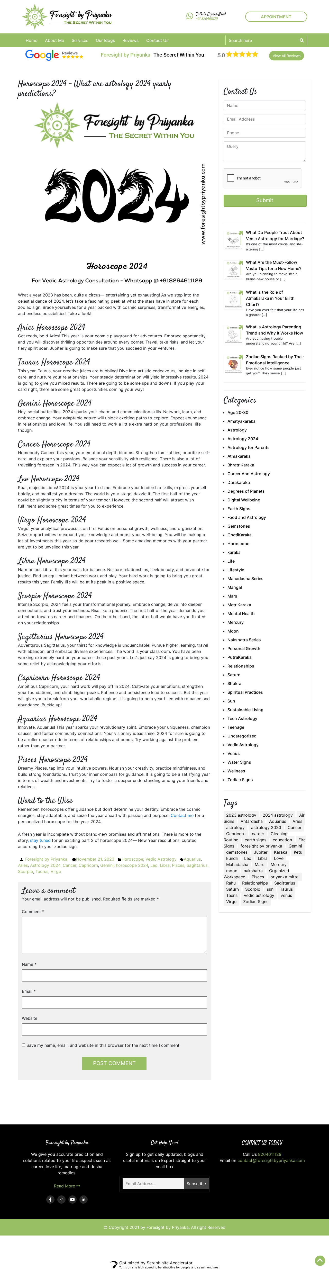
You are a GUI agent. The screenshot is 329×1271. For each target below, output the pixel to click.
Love (279, 858)
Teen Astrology (242, 718)
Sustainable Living (245, 709)
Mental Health (241, 613)
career (258, 833)
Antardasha (252, 821)
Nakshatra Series (244, 639)
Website (29, 1018)
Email (29, 991)
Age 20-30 (237, 412)
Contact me (182, 815)
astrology (235, 827)
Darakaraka (238, 482)
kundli (232, 858)
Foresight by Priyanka (46, 859)
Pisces (178, 865)
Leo (154, 865)
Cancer (69, 865)
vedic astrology (259, 895)
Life (231, 561)
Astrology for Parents (248, 447)
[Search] (302, 40)
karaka (234, 552)
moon (231, 870)
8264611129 (269, 1154)
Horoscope (132, 859)
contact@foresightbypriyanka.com (271, 1160)
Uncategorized (242, 735)
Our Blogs (105, 40)
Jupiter (261, 852)
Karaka (280, 852)
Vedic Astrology (161, 859)
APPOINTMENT (276, 16)
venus (286, 895)
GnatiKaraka (239, 534)
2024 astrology (278, 815)
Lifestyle (235, 569)
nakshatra (253, 870)
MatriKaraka (239, 604)
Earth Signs (238, 508)
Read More (65, 1185)
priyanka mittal (284, 876)
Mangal (234, 587)
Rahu (231, 883)
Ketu (298, 852)
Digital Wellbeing (243, 499)
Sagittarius (197, 865)
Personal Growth (243, 648)
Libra (165, 865)
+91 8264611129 (207, 19)
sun (270, 889)
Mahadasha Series (245, 578)
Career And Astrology (248, 473)
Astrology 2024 (45, 865)
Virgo (56, 871)
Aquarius (192, 859)
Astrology (237, 429)
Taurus (41, 871)
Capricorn (88, 865)
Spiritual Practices (245, 692)
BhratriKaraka (240, 464)
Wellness (236, 770)
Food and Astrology (246, 517)
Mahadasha (237, 864)
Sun (231, 701)
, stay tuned (39, 840)
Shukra (234, 683)
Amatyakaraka (241, 421)
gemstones (237, 852)
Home (31, 40)
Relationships (240, 666)
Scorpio (25, 871)
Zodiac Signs (240, 779)
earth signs (255, 839)
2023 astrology (241, 815)
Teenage (235, 727)
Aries (23, 865)
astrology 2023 (266, 827)
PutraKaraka (239, 657)
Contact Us (157, 40)
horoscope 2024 (132, 865)
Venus (233, 753)
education (282, 839)
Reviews (131, 40)
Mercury (235, 622)
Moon (233, 631)
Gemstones (238, 526)
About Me (54, 40)
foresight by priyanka (261, 846)
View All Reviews (286, 55)
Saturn (234, 674)
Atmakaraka (239, 456)
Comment (33, 911)
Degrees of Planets (246, 491)
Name (29, 964)
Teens (231, 895)
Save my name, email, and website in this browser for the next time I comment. (103, 1045)
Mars (232, 596)
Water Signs (239, 762)
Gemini (107, 865)
